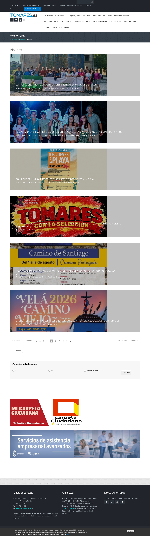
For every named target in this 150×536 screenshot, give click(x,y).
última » (134, 340)
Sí (15, 371)
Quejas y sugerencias (31, 5)
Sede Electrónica (94, 15)
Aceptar (130, 531)
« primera (16, 340)
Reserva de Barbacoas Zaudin (71, 5)
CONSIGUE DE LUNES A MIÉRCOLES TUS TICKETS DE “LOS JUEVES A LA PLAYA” (55, 179)
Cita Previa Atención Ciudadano (116, 15)
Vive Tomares (60, 15)
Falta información (92, 371)
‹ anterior (28, 340)
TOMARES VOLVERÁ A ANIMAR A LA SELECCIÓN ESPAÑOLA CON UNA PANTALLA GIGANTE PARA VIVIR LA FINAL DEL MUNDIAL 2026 (69, 225)
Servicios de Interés (82, 21)
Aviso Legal (16, 5)
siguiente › (122, 340)
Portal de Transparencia (102, 21)
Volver (18, 351)
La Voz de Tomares (130, 21)
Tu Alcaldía (48, 15)
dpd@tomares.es (69, 508)
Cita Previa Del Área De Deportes (57, 21)
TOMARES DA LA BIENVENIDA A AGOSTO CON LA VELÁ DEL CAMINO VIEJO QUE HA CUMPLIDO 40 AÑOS (69, 131)
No (52, 371)
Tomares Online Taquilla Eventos (57, 27)
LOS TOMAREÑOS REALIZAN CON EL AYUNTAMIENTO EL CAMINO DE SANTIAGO (56, 84)
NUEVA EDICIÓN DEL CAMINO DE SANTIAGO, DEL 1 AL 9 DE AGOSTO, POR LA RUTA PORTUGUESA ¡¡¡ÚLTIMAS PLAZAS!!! (65, 272)
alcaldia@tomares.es (24, 508)
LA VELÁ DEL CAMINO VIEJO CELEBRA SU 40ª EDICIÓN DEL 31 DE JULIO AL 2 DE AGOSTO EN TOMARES (67, 320)
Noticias (117, 21)
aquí (68, 534)
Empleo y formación (77, 15)
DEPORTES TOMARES (32, 9)
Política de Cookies (49, 5)
